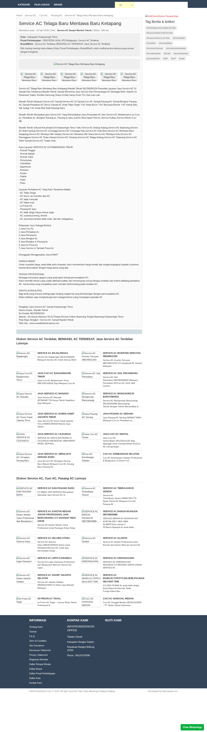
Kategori (24, 4)
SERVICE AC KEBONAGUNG (118, 558)
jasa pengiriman (153, 58)
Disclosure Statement (40, 650)
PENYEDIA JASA (52, 40)
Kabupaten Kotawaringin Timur (42, 37)
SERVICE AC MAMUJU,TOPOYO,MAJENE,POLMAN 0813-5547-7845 (123, 578)
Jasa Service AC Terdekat (97, 44)
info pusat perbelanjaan (176, 48)
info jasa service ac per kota (158, 38)
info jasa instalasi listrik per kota (160, 33)
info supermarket (153, 53)
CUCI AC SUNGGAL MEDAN (118, 598)
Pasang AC (56, 15)
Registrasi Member (38, 659)
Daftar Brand (35, 669)
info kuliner (151, 43)
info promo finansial (155, 48)
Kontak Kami (35, 683)
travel (173, 58)
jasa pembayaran (181, 53)
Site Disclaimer (36, 645)
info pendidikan (165, 43)
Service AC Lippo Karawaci (54, 558)
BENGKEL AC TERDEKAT (69, 44)
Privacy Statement (38, 655)
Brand (58, 4)
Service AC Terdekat (88, 40)
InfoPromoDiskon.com (40, 691)
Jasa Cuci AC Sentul (116, 434)
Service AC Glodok (115, 538)
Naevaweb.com (170, 691)
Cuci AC (43, 15)
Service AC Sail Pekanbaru (120, 373)
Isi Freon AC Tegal (49, 598)
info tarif (167, 53)
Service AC (30, 15)
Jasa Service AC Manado (53, 393)
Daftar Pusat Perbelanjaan (42, 673)
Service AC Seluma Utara (53, 538)
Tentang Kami (36, 627)
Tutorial (32, 631)
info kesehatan (179, 38)
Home (19, 15)
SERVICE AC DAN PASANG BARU (55, 488)
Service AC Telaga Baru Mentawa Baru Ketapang (89, 15)
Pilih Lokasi (41, 4)
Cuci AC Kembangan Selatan (121, 454)
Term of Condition (38, 641)
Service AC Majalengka (52, 353)
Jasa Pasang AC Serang (118, 413)
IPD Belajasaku (69, 40)
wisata (181, 58)
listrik (165, 58)
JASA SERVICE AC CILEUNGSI (54, 434)
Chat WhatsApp (192, 727)
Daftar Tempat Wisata (40, 664)
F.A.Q (32, 636)
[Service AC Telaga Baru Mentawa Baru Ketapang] (79, 64)
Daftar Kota (34, 678)
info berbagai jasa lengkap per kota (161, 28)
